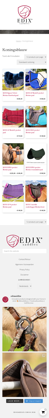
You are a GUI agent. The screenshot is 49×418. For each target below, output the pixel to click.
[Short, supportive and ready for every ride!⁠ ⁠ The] (24, 375)
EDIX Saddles (24, 15)
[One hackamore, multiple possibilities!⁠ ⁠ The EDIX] (24, 329)
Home (18, 41)
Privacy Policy (24, 269)
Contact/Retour (24, 259)
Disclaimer (25, 275)
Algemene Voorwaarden (24, 264)
